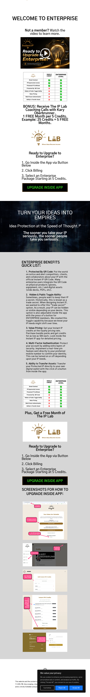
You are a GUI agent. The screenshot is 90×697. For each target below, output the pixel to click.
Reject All (61, 688)
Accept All (76, 688)
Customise (47, 688)
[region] (61, 681)
